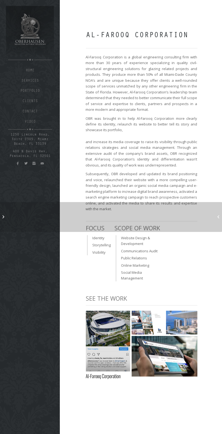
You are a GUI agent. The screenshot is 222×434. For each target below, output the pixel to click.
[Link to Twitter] (26, 163)
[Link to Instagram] (34, 163)
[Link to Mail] (42, 163)
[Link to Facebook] (18, 163)
